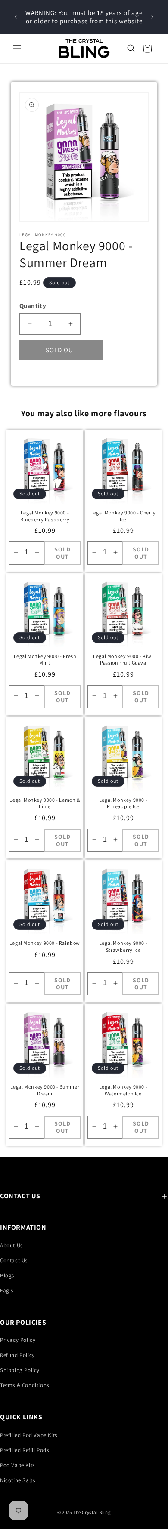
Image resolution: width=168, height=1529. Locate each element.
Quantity (32, 305)
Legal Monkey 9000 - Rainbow (44, 943)
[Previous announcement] (15, 16)
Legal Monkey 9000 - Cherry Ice (123, 516)
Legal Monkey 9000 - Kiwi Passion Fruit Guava (123, 659)
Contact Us (14, 1260)
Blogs (7, 1275)
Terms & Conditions (24, 1385)
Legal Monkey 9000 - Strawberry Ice (123, 946)
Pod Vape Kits (17, 1465)
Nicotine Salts (17, 1480)
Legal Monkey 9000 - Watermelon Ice (123, 1090)
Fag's (6, 1290)
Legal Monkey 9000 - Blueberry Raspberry (44, 516)
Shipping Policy (20, 1370)
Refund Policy (17, 1355)
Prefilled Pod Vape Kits (28, 1435)
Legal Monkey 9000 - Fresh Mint (45, 659)
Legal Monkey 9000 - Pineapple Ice (123, 803)
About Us (11, 1245)
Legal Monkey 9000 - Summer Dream (45, 1090)
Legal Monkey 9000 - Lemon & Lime (44, 803)
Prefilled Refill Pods (24, 1450)
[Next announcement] (152, 16)
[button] (17, 48)
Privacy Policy (17, 1340)
